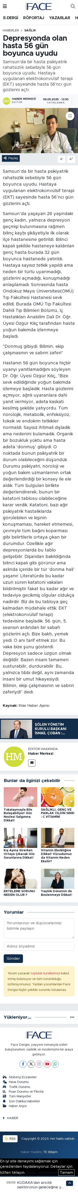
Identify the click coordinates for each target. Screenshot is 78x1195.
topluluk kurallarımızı (46, 973)
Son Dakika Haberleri (24, 1101)
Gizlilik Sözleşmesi (41, 1172)
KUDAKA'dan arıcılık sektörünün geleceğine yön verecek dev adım (41, 1187)
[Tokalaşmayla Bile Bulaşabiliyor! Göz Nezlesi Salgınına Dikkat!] (20, 797)
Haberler (11, 30)
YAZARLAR (59, 18)
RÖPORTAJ (33, 18)
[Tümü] (72, 1017)
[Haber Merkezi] (14, 756)
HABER (12, 1118)
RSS (12, 1138)
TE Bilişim (50, 1152)
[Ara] (73, 6)
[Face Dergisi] (39, 6)
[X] (31, 1064)
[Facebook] (23, 1064)
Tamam (66, 1172)
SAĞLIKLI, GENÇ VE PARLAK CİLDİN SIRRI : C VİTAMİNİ (57, 813)
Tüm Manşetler (20, 1096)
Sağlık (30, 30)
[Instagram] (39, 1064)
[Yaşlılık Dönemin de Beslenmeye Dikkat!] (58, 878)
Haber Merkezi (40, 753)
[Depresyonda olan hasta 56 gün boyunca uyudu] (39, 130)
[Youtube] (47, 1064)
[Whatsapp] (55, 1064)
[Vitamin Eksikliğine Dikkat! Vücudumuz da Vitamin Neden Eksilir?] (58, 837)
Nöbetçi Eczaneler (23, 1077)
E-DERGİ (10, 18)
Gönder (13, 958)
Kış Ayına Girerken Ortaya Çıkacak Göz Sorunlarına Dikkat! (19, 854)
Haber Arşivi (18, 1106)
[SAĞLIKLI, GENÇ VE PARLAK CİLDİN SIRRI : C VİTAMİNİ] (58, 797)
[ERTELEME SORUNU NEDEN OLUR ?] (20, 878)
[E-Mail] (31, 763)
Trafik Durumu (19, 1087)
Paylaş (13, 158)
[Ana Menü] (5, 6)
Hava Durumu (19, 1082)
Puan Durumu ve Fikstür (26, 1091)
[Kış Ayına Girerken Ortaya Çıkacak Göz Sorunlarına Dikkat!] (20, 837)
